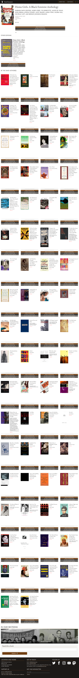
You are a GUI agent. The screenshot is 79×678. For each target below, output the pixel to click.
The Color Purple (13, 259)
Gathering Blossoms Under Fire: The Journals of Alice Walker (53, 138)
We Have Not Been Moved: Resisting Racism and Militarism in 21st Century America (33, 231)
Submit (28, 674)
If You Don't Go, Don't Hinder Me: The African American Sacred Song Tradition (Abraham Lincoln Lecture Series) (14, 78)
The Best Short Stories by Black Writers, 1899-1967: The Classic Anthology (73, 230)
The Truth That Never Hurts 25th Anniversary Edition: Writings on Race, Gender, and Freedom (73, 568)
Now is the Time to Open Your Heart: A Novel (73, 199)
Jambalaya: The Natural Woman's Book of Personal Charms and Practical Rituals (14, 108)
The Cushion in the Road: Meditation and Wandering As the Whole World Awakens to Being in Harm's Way (73, 170)
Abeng (31, 75)
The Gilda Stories (72, 320)
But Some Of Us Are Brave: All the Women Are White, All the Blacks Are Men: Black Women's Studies (14, 599)
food (62, 1)
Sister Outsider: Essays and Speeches (73, 474)
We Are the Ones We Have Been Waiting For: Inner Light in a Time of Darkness (14, 291)
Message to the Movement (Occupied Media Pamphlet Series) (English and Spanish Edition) (53, 231)
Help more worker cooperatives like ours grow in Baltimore (12, 674)
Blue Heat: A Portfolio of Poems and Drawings (14, 444)
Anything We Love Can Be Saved (33, 290)
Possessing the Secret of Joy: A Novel (73, 259)
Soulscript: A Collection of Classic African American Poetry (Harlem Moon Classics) (73, 384)
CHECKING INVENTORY (40, 25)
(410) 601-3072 (33, 663)
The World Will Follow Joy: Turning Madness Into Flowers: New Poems (53, 107)
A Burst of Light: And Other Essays (73, 505)
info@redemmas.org (33, 662)
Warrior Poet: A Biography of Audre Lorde (53, 444)
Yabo (70, 443)
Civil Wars (32, 412)
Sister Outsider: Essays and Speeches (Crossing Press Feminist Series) (73, 537)
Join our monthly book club (6, 671)
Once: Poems (52, 167)
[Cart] (76, 1)
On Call (70, 412)
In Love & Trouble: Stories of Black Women (73, 107)
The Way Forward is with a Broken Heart (14, 167)
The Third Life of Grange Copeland (33, 198)
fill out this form (45, 665)
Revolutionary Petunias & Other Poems (33, 138)
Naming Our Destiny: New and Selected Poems (53, 383)
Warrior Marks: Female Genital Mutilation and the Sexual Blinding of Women (34, 169)
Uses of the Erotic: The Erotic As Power (34, 535)
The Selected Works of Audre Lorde (14, 505)
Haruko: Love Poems (73, 351)
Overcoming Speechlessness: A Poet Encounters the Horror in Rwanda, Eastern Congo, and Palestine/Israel (53, 262)
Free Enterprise (52, 75)
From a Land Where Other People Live (53, 474)
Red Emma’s (8, 2)
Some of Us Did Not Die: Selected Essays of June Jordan (53, 414)
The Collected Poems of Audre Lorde (53, 535)
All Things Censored (53, 320)
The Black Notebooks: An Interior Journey (14, 474)
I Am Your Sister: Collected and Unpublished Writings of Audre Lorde (14, 537)
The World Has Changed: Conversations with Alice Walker (33, 261)
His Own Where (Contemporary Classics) (33, 383)
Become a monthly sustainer (6, 673)
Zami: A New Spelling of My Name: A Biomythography (34, 475)
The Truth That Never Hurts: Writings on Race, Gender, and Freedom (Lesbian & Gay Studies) (34, 599)
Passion (31, 351)
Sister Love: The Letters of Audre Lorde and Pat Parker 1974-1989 (34, 506)
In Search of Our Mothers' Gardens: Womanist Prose (13, 230)
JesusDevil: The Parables (33, 443)
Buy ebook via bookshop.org (40, 28)
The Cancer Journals (14, 565)
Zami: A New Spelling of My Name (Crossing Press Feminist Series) (34, 567)
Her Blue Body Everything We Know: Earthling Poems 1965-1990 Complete (14, 322)
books (70, 1)
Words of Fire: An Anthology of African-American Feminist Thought (14, 414)
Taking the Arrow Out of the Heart (14, 137)
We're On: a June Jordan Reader (52, 351)
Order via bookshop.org (40, 27)
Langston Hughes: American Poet (72, 290)
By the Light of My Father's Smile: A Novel (72, 138)
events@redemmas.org (41, 666)
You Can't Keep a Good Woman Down (53, 290)
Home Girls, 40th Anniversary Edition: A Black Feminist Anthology (53, 567)
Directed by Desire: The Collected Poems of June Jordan (14, 383)
